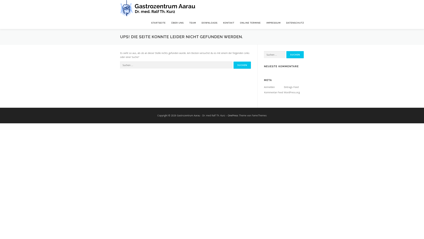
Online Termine (250, 23)
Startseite (158, 23)
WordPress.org (292, 92)
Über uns (177, 23)
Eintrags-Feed (291, 87)
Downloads (209, 23)
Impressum (273, 23)
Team (192, 23)
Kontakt (228, 23)
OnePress (233, 115)
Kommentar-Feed (273, 92)
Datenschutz (295, 23)
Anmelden (269, 87)
